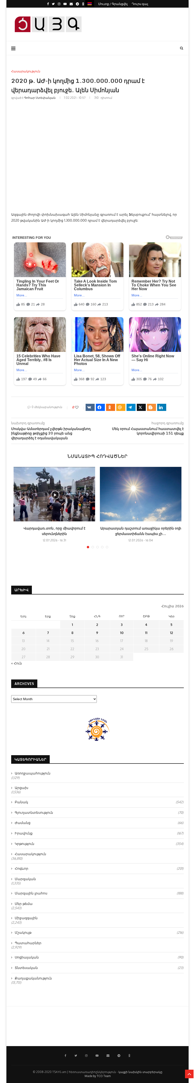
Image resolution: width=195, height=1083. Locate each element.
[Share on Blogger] (151, 407)
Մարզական (25, 879)
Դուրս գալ (140, 4)
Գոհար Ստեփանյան (40, 98)
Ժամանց (99, 823)
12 (171, 633)
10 (121, 633)
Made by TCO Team (98, 1076)
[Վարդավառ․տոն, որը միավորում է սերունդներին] (54, 494)
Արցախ (21, 788)
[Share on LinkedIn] (161, 407)
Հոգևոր (99, 868)
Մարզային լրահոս (99, 893)
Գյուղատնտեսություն (99, 812)
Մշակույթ (99, 932)
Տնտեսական (99, 968)
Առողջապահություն (32, 773)
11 (146, 633)
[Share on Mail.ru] (120, 407)
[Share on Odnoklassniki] (110, 407)
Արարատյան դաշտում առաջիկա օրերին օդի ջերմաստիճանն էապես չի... (140, 530)
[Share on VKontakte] (90, 407)
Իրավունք (99, 833)
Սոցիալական (99, 957)
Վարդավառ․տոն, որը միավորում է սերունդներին (54, 530)
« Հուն (16, 663)
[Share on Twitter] (141, 407)
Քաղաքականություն (33, 978)
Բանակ (99, 802)
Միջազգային (26, 918)
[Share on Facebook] (100, 407)
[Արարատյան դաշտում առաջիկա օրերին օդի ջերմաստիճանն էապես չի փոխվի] (140, 494)
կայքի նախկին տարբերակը (140, 1072)
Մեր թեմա (24, 904)
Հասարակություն (25, 71)
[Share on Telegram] (131, 407)
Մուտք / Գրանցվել (113, 4)
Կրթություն (99, 844)
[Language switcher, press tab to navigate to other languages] (89, 3)
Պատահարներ (28, 943)
